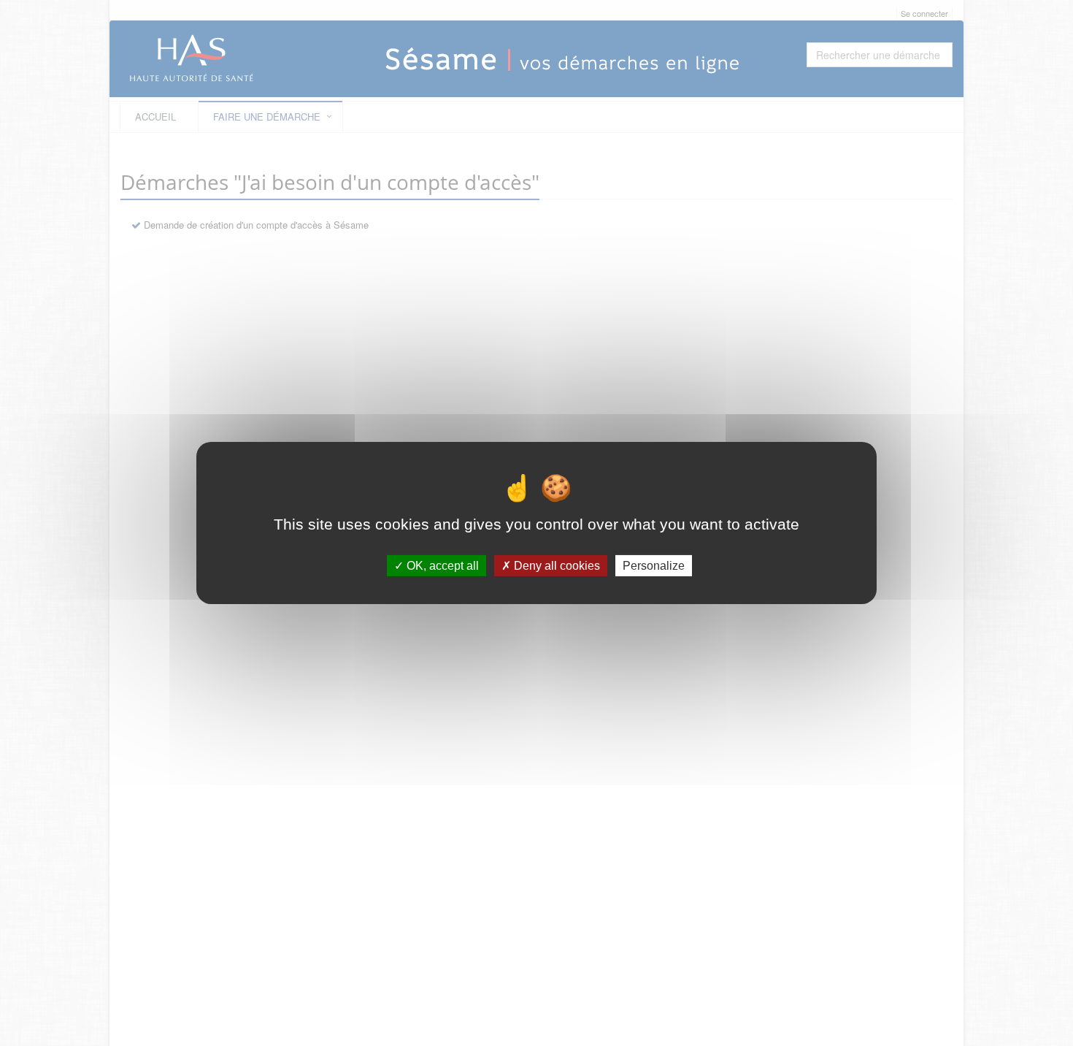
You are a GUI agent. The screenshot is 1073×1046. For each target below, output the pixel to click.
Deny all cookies (555, 566)
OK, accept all (441, 566)
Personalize (654, 566)
